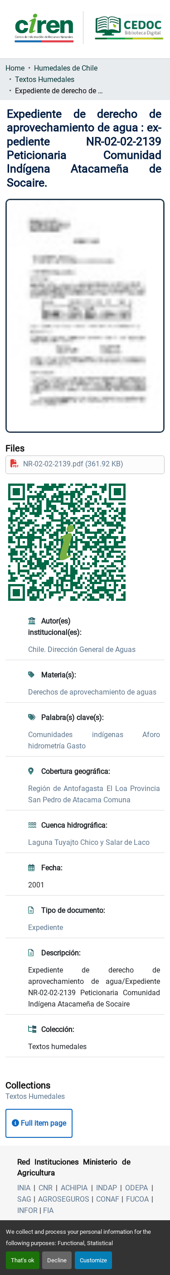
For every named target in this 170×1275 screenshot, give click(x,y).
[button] (35, 1096)
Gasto (76, 746)
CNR (46, 1188)
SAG (24, 1199)
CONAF (107, 1199)
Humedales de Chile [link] (65, 68)
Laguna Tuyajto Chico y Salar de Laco (89, 842)
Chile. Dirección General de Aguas (82, 649)
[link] (85, 464)
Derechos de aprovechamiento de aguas (92, 692)
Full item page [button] (42, 1123)
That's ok (22, 1260)
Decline (57, 1260)
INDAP (106, 1188)
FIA (48, 1210)
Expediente (45, 927)
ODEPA (136, 1188)
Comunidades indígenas (85, 734)
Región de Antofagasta (67, 788)
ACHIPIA (74, 1188)
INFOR (27, 1210)
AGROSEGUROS (63, 1199)
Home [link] (14, 68)
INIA (23, 1188)
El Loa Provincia (133, 788)
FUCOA (137, 1199)
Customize (93, 1260)
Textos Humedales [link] (44, 79)
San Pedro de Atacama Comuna (79, 800)
